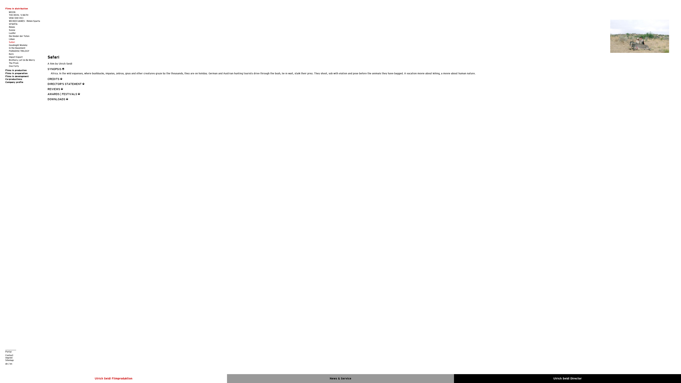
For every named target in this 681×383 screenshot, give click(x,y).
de (6, 364)
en (11, 364)
